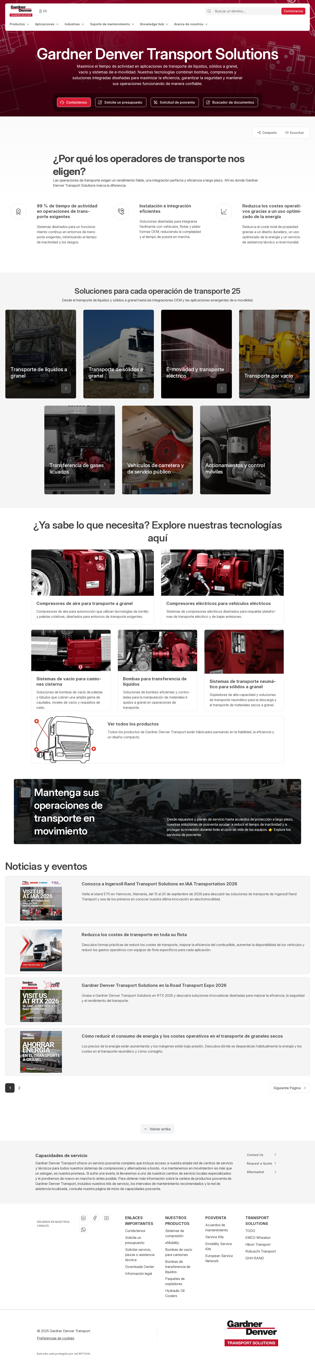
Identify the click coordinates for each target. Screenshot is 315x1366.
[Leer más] (66, 388)
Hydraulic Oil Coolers (174, 1293)
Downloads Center (139, 1267)
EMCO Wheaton (258, 1237)
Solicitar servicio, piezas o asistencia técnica (139, 1254)
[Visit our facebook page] (95, 1218)
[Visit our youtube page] (106, 1218)
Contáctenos (135, 1231)
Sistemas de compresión (174, 1233)
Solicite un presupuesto (134, 1240)
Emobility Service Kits (218, 1246)
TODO (250, 1231)
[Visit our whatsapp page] (83, 1230)
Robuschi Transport (260, 1251)
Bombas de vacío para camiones (178, 1252)
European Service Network (219, 1258)
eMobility (172, 1243)
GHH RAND (254, 1258)
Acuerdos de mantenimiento (216, 1227)
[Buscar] (209, 11)
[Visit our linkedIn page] (83, 1218)
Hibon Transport (257, 1244)
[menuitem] (20, 24)
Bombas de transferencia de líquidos (177, 1266)
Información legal (138, 1273)
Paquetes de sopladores (175, 1281)
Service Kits (214, 1237)
